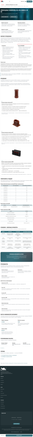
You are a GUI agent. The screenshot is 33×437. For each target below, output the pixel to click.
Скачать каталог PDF (5, 16)
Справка (2, 391)
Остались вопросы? (16, 423)
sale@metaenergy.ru (13, 417)
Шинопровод (25, 363)
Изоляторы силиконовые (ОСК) (9, 363)
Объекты (2, 384)
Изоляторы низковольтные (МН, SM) (18, 363)
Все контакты (19, 419)
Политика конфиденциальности (15, 431)
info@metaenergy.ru (19, 417)
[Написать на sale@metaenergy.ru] (25, 1)
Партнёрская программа (4, 395)
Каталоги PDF (2, 389)
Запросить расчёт (13, 16)
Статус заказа (2, 393)
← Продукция (2, 4)
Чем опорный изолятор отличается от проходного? (9, 355)
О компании (2, 380)
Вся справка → (3, 358)
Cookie (21, 431)
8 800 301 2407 (22, 1)
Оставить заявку (29, 1)
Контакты (2, 378)
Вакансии (2, 397)
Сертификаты (2, 382)
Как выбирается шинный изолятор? (6, 356)
